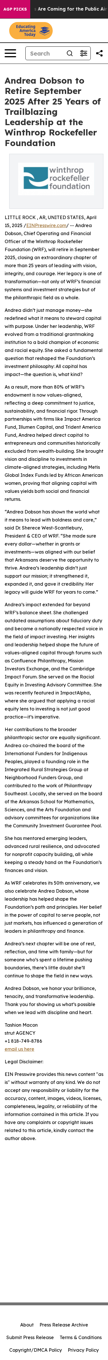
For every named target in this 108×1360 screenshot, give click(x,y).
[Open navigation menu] (10, 53)
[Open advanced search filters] (83, 53)
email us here (19, 1049)
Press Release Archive (63, 1325)
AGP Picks (15, 9)
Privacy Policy (83, 1350)
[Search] (70, 53)
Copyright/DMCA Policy (35, 1350)
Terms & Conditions (81, 1337)
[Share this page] (99, 53)
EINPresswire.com (46, 225)
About (27, 1325)
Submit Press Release (30, 1337)
